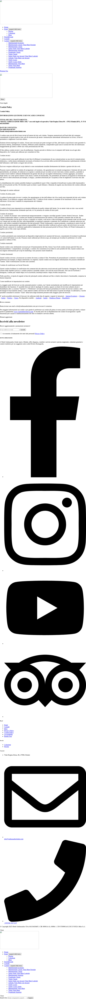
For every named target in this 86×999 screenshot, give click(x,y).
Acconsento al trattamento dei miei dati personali (23, 334)
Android (38, 298)
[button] (4, 71)
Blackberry (66, 298)
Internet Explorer (71, 296)
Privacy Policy (40, 334)
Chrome (81, 296)
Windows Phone (54, 298)
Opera (16, 298)
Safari (3, 298)
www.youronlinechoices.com (23, 312)
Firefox (9, 298)
